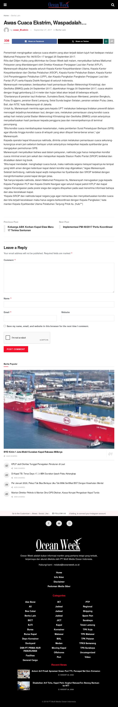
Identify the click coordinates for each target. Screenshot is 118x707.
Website (65, 312)
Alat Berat (30, 601)
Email (8, 312)
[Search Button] (112, 4)
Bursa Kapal (30, 634)
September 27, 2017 (43, 29)
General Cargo (30, 660)
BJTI (30, 624)
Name (8, 298)
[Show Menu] (5, 4)
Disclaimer (59, 581)
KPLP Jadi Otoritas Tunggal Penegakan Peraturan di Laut (38, 464)
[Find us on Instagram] (69, 523)
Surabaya (88, 620)
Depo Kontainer (30, 638)
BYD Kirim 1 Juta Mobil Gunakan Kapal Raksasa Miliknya (33, 451)
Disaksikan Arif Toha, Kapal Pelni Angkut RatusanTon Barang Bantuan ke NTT (66, 684)
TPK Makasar (87, 634)
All (30, 606)
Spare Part (87, 615)
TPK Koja (87, 629)
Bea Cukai (30, 611)
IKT (59, 601)
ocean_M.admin (20, 29)
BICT (30, 620)
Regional (87, 606)
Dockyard (30, 643)
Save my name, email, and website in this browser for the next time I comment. (48, 326)
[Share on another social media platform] (111, 41)
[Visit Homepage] (59, 5)
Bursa (30, 629)
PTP (88, 601)
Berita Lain (15, 15)
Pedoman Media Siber (59, 586)
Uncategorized (87, 652)
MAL (59, 638)
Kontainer (59, 629)
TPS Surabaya (87, 647)
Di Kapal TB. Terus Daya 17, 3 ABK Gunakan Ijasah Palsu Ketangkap (43, 473)
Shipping (87, 611)
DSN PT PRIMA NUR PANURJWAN (30, 649)
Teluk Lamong (87, 624)
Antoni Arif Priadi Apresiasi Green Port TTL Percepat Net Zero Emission (66, 670)
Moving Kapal (59, 647)
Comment (10, 259)
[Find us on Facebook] (48, 523)
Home (6, 15)
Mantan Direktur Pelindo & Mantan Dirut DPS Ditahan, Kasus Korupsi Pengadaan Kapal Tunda (55, 492)
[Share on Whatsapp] (106, 41)
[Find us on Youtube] (59, 523)
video (88, 656)
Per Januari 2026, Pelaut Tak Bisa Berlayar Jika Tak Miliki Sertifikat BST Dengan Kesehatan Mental (57, 483)
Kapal (59, 624)
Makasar (59, 634)
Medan (59, 643)
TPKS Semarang (87, 643)
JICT (59, 620)
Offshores (59, 652)
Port (59, 656)
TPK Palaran (87, 638)
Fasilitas (30, 655)
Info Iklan (59, 577)
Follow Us (60, 513)
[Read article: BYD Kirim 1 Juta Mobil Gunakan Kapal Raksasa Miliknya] (59, 409)
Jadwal (59, 606)
